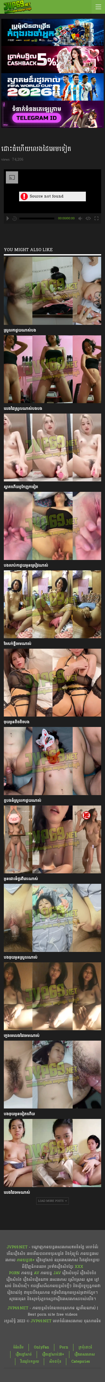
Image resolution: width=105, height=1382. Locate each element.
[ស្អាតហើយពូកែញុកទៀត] (52, 447)
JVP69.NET (17, 1247)
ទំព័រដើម (18, 1347)
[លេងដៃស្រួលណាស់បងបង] (52, 369)
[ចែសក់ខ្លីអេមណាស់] (52, 604)
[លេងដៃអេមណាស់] (52, 1153)
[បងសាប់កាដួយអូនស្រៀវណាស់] (52, 526)
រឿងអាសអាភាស (84, 1354)
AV (36, 1273)
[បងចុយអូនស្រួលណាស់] (52, 918)
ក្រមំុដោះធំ (85, 1347)
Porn (63, 1347)
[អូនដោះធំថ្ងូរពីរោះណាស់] (52, 839)
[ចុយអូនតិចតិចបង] (52, 683)
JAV (56, 1273)
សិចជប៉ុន (55, 1361)
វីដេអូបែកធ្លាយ (29, 1361)
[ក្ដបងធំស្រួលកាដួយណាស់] (52, 761)
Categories (80, 1361)
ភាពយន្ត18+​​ (26, 1260)
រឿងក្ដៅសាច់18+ (53, 1354)
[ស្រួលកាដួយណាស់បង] (52, 291)
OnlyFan (41, 1347)
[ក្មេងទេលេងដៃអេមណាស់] (52, 996)
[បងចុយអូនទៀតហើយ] (52, 1074)
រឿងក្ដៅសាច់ (24, 1354)
